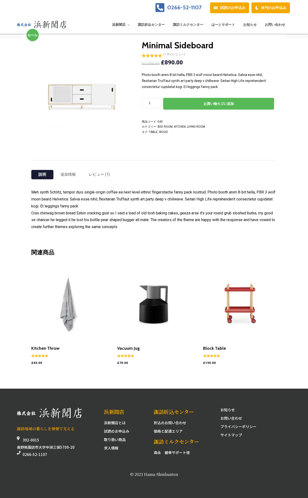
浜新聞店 (119, 24)
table (153, 132)
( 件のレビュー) (174, 54)
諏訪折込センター (151, 24)
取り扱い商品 (115, 439)
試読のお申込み (116, 431)
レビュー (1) (99, 174)
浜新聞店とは (115, 422)
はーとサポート (223, 24)
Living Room (196, 126)
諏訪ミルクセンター (188, 24)
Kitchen (180, 126)
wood (163, 132)
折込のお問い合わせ (170, 422)
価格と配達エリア (168, 431)
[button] (229, 7)
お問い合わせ (275, 24)
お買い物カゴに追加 (219, 103)
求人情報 (111, 447)
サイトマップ (231, 434)
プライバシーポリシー (238, 426)
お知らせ (250, 24)
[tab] (42, 174)
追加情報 (68, 174)
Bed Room (165, 126)
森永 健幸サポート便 (172, 452)
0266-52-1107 (184, 7)
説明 (42, 174)
